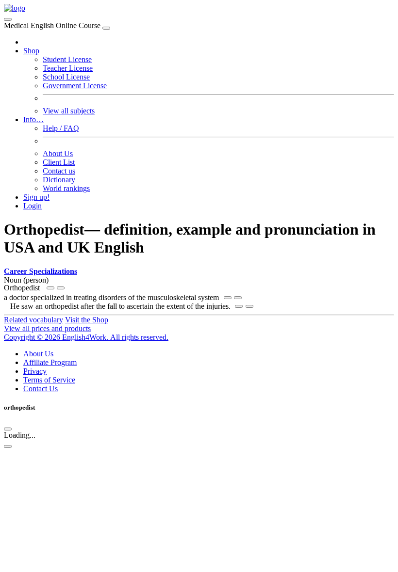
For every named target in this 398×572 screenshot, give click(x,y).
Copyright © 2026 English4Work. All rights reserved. (86, 337)
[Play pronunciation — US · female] (50, 287)
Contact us (59, 171)
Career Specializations (40, 271)
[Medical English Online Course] (14, 8)
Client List (59, 162)
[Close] (106, 28)
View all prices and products (47, 328)
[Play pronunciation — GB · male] (61, 287)
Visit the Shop (86, 320)
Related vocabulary (33, 320)
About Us (58, 153)
